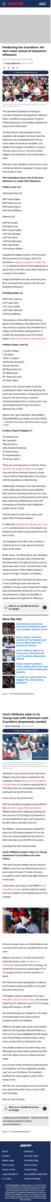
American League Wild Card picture (23, 808)
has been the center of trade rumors (20, 469)
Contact (6, 1156)
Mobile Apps (8, 1160)
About (5, 1151)
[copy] (17, 68)
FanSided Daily (31, 1160)
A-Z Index (6, 1178)
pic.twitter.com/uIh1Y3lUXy (33, 418)
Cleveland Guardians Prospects (22, 694)
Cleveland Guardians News (20, 1132)
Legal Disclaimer (10, 1174)
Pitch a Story (8, 1165)
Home (4, 694)
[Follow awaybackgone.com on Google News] (45, 607)
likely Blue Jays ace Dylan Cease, (18, 999)
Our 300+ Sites (31, 1156)
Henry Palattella (12, 726)
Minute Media (14, 1185)
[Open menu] (3, 3)
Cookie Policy (30, 1169)
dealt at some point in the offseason (27, 338)
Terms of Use (8, 1169)
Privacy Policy (31, 1165)
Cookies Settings (32, 1178)
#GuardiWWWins (10, 418)
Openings (28, 1151)
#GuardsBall (38, 415)
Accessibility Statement (35, 1174)
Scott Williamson (13, 63)
